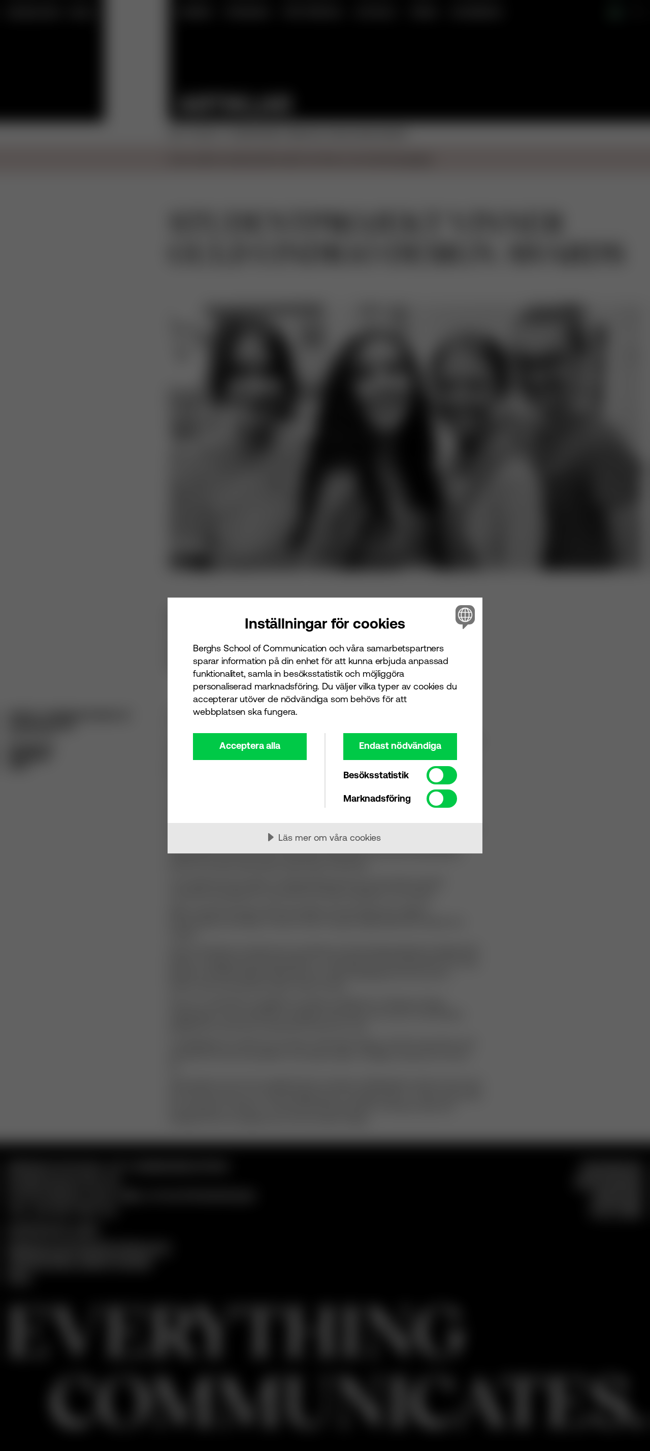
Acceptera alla (249, 745)
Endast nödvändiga (400, 745)
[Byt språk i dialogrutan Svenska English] (463, 617)
